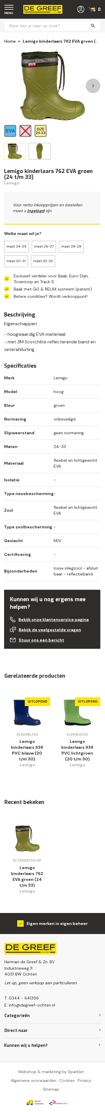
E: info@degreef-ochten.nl (29, 1005)
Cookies (67, 1080)
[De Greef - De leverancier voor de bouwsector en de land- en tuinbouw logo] (42, 9)
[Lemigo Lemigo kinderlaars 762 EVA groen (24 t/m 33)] (27, 838)
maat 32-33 (43, 261)
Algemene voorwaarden (33, 1080)
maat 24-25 (16, 246)
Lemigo (12, 183)
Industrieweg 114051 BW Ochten (20, 971)
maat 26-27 (44, 246)
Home (10, 41)
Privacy (84, 1080)
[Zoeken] (93, 26)
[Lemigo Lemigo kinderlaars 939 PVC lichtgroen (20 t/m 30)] (77, 712)
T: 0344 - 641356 (21, 998)
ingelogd (35, 210)
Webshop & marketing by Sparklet (51, 1071)
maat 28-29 (71, 246)
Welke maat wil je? (22, 233)
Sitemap (51, 1089)
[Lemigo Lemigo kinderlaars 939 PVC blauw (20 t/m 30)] (27, 712)
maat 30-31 (16, 261)
